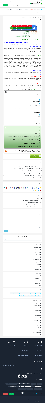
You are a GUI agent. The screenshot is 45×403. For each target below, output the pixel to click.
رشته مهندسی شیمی (36, 332)
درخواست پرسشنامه (37, 262)
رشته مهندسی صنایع (37, 330)
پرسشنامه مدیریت (37, 252)
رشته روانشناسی (37, 310)
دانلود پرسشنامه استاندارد (11, 384)
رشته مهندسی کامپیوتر (36, 325)
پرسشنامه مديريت (29, 388)
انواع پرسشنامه (34, 383)
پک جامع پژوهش (37, 283)
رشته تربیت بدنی (37, 315)
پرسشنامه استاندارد (36, 9)
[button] (22, 166)
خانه (41, 393)
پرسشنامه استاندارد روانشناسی (23, 293)
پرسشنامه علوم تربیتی (29, 295)
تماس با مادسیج (25, 348)
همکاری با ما (25, 393)
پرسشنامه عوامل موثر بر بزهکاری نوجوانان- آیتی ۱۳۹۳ (30, 206)
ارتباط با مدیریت (25, 357)
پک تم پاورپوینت (37, 286)
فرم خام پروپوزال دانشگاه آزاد (35, 267)
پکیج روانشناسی (9, 9)
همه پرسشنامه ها (37, 247)
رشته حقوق (38, 327)
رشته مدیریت (38, 303)
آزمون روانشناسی (37, 254)
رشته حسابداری (37, 308)
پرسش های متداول (25, 350)
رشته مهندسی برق (37, 320)
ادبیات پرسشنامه (28, 9)
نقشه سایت (11, 393)
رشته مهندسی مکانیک (36, 335)
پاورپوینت (38, 13)
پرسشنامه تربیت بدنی (38, 355)
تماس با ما (37, 393)
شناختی (21, 48)
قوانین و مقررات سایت (24, 353)
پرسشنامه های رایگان (38, 345)
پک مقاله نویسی (37, 278)
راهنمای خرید (38, 264)
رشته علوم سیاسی (37, 318)
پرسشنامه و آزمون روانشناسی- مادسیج (36, 2)
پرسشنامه (39, 293)
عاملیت (13, 48)
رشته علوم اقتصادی (37, 305)
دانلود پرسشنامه (21, 295)
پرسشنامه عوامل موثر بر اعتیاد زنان (33, 202)
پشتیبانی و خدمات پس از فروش (23, 355)
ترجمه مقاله (38, 257)
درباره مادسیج (26, 345)
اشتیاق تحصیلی (19, 44)
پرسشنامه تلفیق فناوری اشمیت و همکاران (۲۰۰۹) (30, 200)
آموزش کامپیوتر (11, 348)
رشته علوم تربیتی (37, 313)
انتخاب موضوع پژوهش (36, 259)
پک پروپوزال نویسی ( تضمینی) (35, 276)
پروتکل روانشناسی (18, 9)
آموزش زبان (12, 345)
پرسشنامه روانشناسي (14, 293)
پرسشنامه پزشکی (39, 353)
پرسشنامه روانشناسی (37, 295)
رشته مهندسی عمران (37, 322)
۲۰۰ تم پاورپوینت (37, 269)
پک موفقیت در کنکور (36, 281)
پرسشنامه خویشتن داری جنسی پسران (32, 204)
